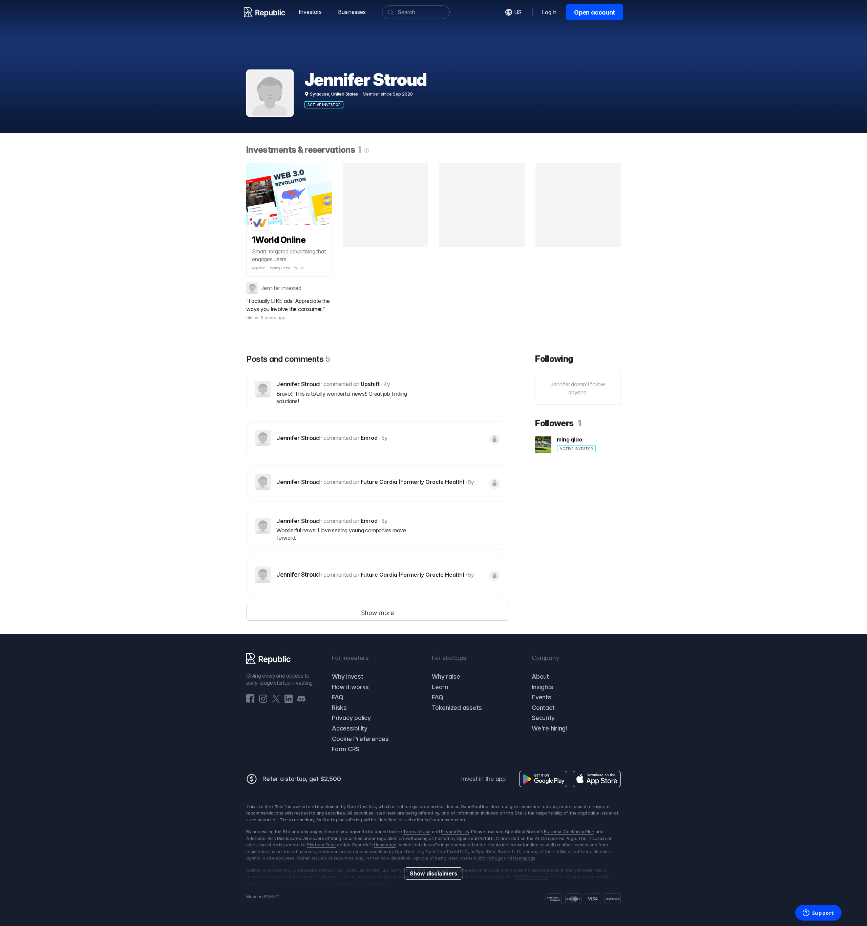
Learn (440, 687)
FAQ (337, 697)
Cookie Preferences (360, 738)
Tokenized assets (457, 707)
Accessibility (349, 728)
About (540, 676)
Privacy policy (351, 717)
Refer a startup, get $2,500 (301, 778)
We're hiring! (549, 728)
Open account (594, 12)
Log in (549, 12)
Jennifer (270, 288)
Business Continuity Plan (569, 831)
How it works (350, 687)
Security (543, 717)
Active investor (324, 105)
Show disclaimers (433, 873)
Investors (310, 11)
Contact (543, 707)
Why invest (347, 676)
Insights (542, 687)
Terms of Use (416, 831)
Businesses (352, 11)
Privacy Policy (455, 831)
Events (541, 697)
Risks (339, 707)
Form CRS (345, 749)
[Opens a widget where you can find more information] (818, 913)
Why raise (446, 676)
